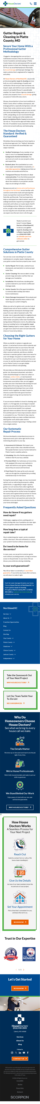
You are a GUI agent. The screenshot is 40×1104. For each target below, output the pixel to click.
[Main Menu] (35, 3)
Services (20, 1037)
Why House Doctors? (19, 807)
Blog (20, 1044)
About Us (20, 1041)
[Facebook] (28, 1053)
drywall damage (10, 70)
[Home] (12, 3)
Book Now (19, 922)
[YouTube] (24, 1053)
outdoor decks (15, 377)
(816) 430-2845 (20, 1028)
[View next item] (24, 970)
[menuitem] (6, 614)
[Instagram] (12, 1053)
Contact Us (18, 1059)
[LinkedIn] (20, 1053)
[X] (16, 1053)
